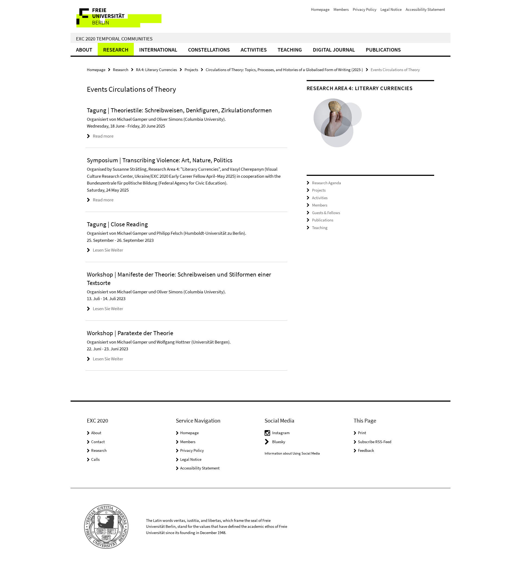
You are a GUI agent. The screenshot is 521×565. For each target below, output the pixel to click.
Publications (383, 49)
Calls (95, 459)
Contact (98, 441)
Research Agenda (326, 182)
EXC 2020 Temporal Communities (114, 38)
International (158, 49)
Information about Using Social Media (292, 453)
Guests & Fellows (326, 212)
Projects (191, 69)
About (84, 49)
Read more (103, 136)
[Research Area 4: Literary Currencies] (338, 126)
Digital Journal (334, 49)
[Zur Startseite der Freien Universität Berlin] (116, 16)
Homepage (320, 9)
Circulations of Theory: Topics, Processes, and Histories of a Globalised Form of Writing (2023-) (284, 69)
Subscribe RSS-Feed (374, 441)
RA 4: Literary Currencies (156, 69)
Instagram (281, 432)
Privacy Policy (364, 9)
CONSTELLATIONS (209, 49)
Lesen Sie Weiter (108, 250)
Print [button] (362, 432)
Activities (254, 49)
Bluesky (278, 441)
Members (341, 9)
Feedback (366, 450)
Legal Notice (391, 9)
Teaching (290, 49)
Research (115, 49)
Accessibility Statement (425, 9)
